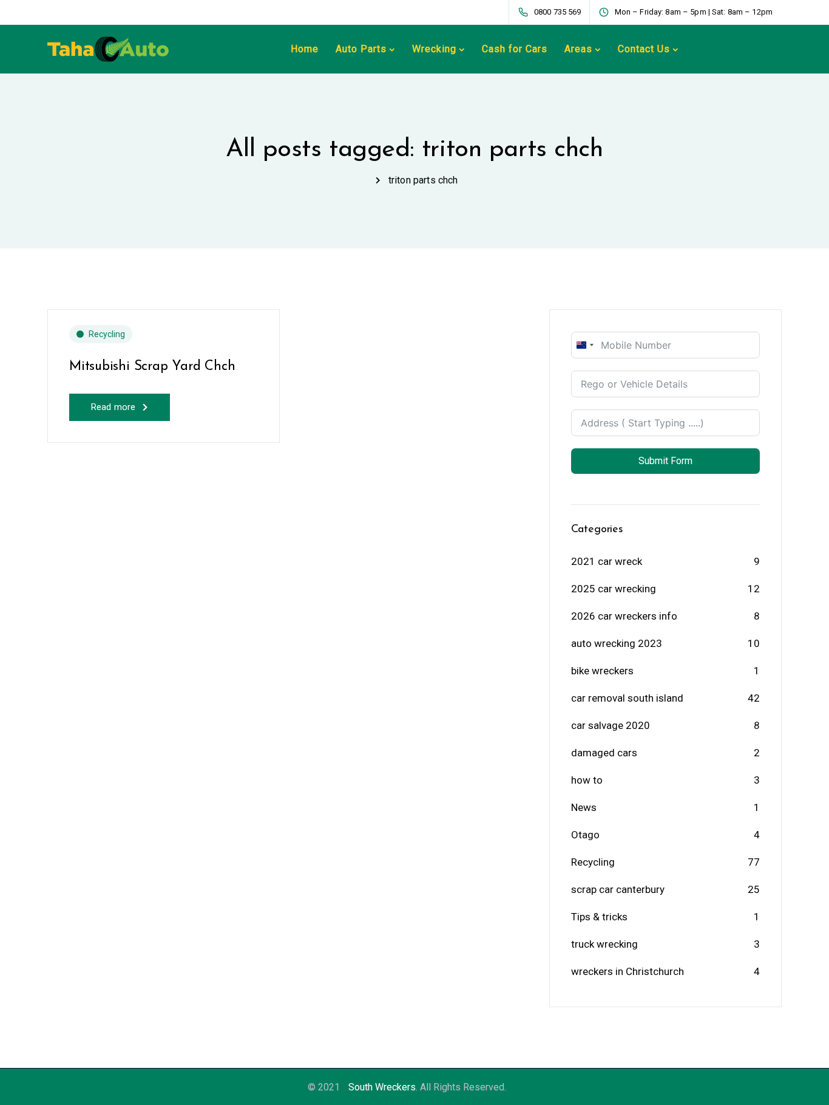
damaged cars (604, 753)
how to (587, 780)
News (584, 807)
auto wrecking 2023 (616, 643)
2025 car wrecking (613, 589)
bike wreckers (602, 671)
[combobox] (584, 345)
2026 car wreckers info (624, 616)
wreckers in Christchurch (627, 971)
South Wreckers (382, 1087)
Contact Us (644, 49)
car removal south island (627, 698)
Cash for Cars (514, 49)
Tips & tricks (599, 917)
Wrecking (434, 49)
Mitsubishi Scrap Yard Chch (152, 367)
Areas (578, 49)
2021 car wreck (606, 561)
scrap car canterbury (618, 889)
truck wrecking (604, 944)
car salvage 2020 (610, 725)
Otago (585, 835)
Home (305, 49)
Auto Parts (361, 49)
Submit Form (665, 461)
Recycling (107, 334)
